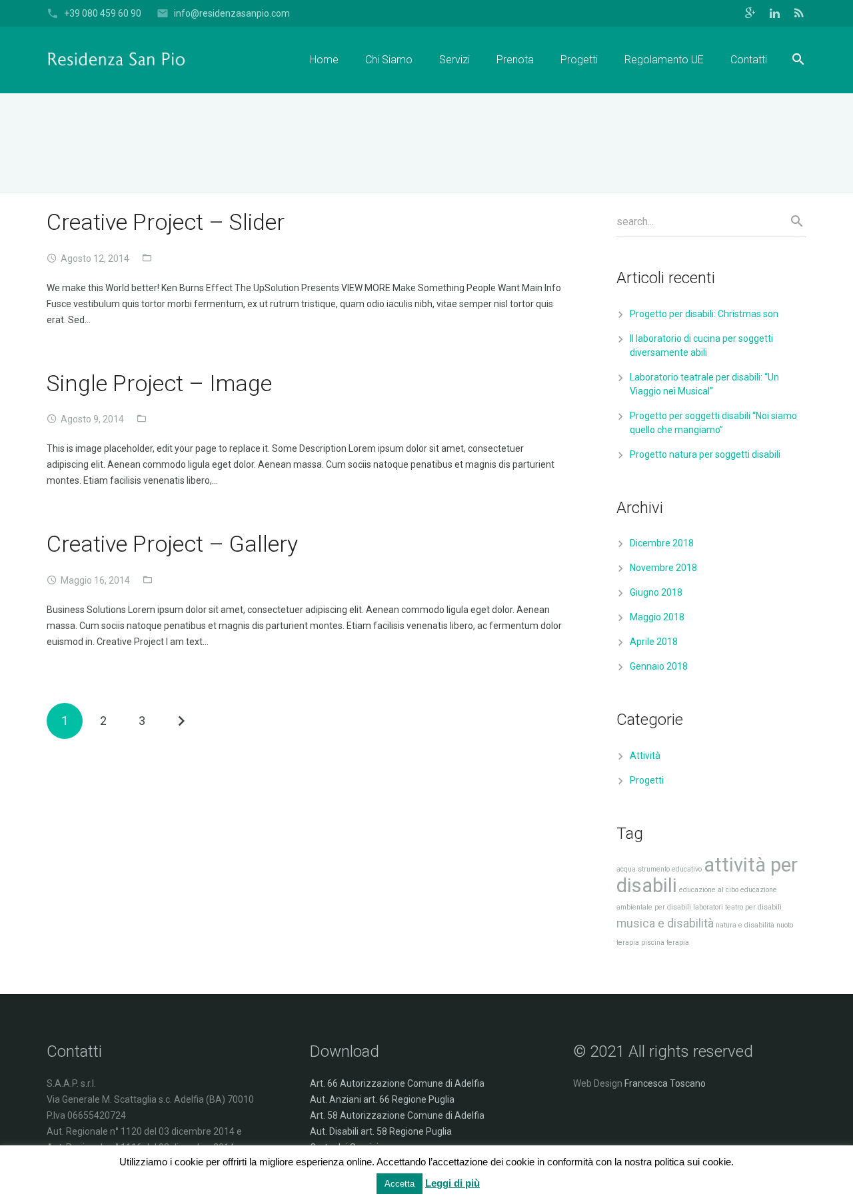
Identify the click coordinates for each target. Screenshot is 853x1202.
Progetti (647, 780)
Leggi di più (452, 1183)
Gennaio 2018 (659, 666)
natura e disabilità (745, 925)
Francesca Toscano (665, 1083)
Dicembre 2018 (662, 543)
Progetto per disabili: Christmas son (704, 313)
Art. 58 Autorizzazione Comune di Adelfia (397, 1115)
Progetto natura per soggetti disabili (705, 454)
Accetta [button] (400, 1184)
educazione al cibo (708, 890)
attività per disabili (707, 875)
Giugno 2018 (656, 592)
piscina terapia (665, 942)
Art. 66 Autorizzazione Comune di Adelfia (397, 1083)
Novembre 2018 (663, 567)
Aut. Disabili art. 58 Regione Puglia (381, 1131)
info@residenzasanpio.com (232, 13)
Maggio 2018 (657, 617)
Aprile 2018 (654, 641)
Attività (645, 755)
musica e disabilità (665, 923)
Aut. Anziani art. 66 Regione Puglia (382, 1099)
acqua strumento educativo (659, 869)
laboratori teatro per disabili (737, 907)
